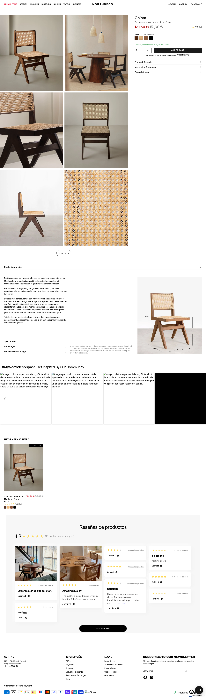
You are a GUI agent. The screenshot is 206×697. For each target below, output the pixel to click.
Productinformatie (143, 62)
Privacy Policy (110, 668)
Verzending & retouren (145, 67)
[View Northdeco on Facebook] (145, 677)
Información (74, 656)
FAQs (68, 661)
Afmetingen (9, 346)
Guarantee (109, 675)
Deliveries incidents (74, 672)
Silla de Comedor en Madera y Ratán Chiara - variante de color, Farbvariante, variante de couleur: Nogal (11, 507)
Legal (108, 656)
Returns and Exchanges (76, 675)
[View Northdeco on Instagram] (152, 677)
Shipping (69, 668)
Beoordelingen (142, 72)
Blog (68, 679)
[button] (25, 398)
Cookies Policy (110, 672)
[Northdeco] (103, 4)
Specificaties (10, 341)
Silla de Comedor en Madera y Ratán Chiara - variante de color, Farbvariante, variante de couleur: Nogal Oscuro (5, 507)
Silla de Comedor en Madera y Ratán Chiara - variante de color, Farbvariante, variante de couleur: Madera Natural (8, 507)
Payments (70, 665)
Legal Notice (109, 661)
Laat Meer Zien (119, 604)
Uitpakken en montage (15, 351)
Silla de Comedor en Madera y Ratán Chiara (14, 499)
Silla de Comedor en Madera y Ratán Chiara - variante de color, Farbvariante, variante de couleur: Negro (14, 507)
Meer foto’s (64, 253)
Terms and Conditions (113, 665)
